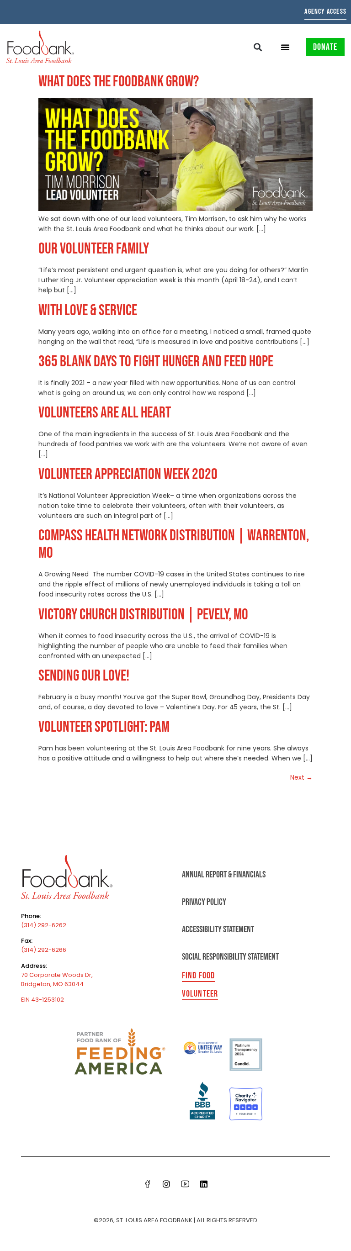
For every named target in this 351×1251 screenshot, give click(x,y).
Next (301, 777)
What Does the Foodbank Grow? (118, 81)
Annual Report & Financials (224, 874)
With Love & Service (87, 310)
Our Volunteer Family (93, 248)
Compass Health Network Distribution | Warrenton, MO (173, 544)
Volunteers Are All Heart (104, 412)
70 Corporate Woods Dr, (57, 975)
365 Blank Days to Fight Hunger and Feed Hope (155, 361)
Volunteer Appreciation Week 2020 (128, 474)
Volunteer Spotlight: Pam (104, 727)
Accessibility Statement (218, 929)
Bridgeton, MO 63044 (52, 984)
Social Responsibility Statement (230, 956)
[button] (258, 46)
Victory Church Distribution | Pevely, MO (143, 614)
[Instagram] (166, 1184)
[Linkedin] (204, 1184)
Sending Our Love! (83, 675)
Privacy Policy (204, 902)
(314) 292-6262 (43, 925)
